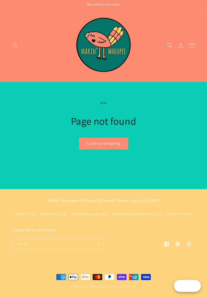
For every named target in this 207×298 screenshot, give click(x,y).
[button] (15, 45)
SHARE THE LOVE (53, 214)
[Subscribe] (97, 244)
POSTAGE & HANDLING (89, 214)
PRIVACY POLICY (179, 214)
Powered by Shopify (124, 286)
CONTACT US (25, 214)
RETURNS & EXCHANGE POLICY (136, 214)
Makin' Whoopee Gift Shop (96, 286)
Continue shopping (104, 143)
